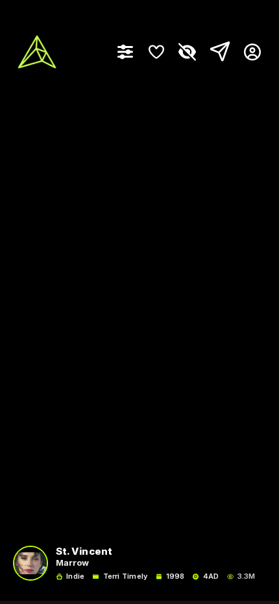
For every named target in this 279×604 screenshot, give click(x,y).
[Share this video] (217, 51)
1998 (175, 576)
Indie (75, 576)
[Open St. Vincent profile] (30, 563)
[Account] (247, 52)
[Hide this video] (187, 52)
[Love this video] (156, 52)
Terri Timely (125, 576)
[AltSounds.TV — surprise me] (37, 52)
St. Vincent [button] (84, 551)
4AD (211, 576)
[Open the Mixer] (125, 52)
